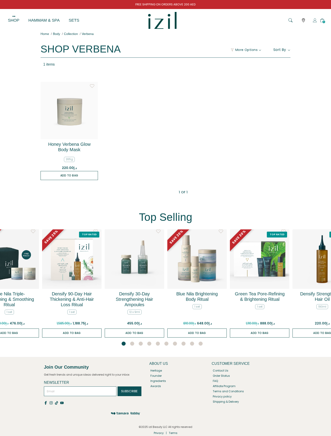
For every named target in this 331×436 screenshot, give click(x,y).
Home (45, 34)
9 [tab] (192, 344)
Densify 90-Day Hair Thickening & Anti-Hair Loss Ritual (72, 299)
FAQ (215, 381)
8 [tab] (183, 344)
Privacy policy (222, 396)
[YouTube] (62, 402)
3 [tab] (141, 344)
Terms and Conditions (228, 391)
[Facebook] (46, 402)
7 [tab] (175, 344)
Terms (173, 433)
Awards (155, 386)
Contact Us (220, 370)
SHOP (13, 20)
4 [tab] (149, 344)
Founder (156, 376)
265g (69, 159)
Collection (71, 34)
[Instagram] (52, 402)
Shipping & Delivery (226, 402)
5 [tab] (158, 344)
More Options (246, 50)
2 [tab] (132, 344)
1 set (9, 312)
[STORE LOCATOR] (303, 20)
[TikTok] (57, 402)
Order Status (221, 376)
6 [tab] (166, 344)
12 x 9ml (134, 312)
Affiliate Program (224, 386)
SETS (74, 20)
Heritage (156, 370)
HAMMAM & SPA (44, 20)
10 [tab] (201, 344)
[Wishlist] (92, 85)
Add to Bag (69, 175)
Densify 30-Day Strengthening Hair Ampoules (134, 299)
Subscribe (129, 391)
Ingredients (158, 381)
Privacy (159, 433)
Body (56, 34)
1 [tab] (124, 344)
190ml (322, 306)
